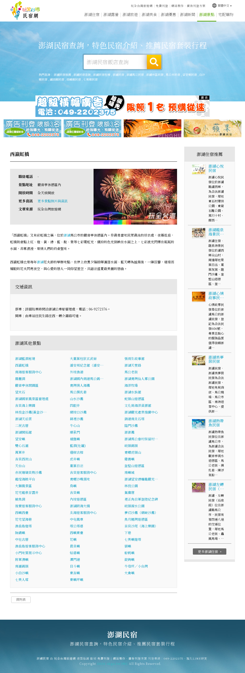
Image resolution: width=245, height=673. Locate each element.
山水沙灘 (76, 398)
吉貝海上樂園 (25, 405)
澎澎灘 (129, 432)
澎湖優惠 (168, 14)
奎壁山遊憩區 (134, 465)
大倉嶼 (129, 572)
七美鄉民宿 (90, 79)
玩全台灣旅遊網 (142, 6)
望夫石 (20, 392)
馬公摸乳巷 (78, 392)
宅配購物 (226, 14)
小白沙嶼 (21, 572)
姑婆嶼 (75, 552)
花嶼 (73, 539)
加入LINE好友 (196, 658)
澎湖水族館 (132, 392)
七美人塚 (21, 579)
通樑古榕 (76, 452)
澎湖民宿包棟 (101, 74)
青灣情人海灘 (80, 385)
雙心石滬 (21, 445)
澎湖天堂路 (132, 365)
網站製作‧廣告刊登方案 (188, 6)
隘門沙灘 (131, 425)
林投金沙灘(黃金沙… (31, 412)
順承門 (75, 432)
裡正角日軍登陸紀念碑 (141, 499)
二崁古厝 (21, 425)
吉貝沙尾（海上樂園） (141, 526)
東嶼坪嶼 (76, 579)
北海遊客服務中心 (83, 512)
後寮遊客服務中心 (28, 505)
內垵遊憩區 (78, 499)
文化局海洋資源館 (137, 405)
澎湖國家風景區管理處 (32, 398)
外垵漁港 (76, 372)
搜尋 (154, 62)
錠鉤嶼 (129, 559)
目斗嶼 (75, 566)
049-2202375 (173, 658)
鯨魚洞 (20, 499)
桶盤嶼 (75, 438)
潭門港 (75, 559)
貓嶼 (127, 546)
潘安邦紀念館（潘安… (87, 365)
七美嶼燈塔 (132, 539)
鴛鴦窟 (129, 492)
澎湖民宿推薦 (62, 74)
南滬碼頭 (21, 566)
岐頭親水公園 (134, 505)
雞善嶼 (129, 459)
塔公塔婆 (76, 526)
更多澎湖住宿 (210, 551)
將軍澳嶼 (21, 559)
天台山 (20, 465)
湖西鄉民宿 (57, 79)
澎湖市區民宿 (154, 74)
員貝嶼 (75, 546)
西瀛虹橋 (21, 365)
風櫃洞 (20, 378)
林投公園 (131, 485)
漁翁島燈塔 (23, 526)
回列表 (21, 599)
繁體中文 (220, 5)
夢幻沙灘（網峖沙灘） (141, 512)
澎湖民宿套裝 (82, 74)
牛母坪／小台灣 (136, 566)
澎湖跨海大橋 (80, 505)
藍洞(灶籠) (78, 445)
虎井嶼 (75, 459)
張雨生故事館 (134, 358)
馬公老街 (131, 372)
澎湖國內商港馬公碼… (87, 378)
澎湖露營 (111, 14)
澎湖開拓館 (23, 432)
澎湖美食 (149, 14)
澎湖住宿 (92, 14)
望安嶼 (20, 438)
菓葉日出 (76, 465)
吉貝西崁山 (23, 459)
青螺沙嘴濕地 (80, 479)
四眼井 (75, 405)
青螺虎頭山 (132, 452)
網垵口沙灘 (78, 412)
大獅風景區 (23, 485)
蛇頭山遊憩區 (134, 398)
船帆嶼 (129, 552)
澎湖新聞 (187, 14)
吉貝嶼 (75, 492)
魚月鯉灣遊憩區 (136, 519)
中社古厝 (21, 539)
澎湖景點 (206, 14)
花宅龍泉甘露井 (27, 492)
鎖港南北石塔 (134, 418)
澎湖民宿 (25, 11)
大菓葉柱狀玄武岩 (83, 358)
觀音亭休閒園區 (27, 385)
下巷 (127, 532)
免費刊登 (162, 6)
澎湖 (67, 235)
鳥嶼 (73, 485)
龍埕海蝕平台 (25, 479)
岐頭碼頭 (131, 445)
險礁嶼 (20, 532)
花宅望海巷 (23, 519)
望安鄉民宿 (190, 74)
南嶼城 (129, 472)
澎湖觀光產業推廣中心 (141, 412)
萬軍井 (20, 452)
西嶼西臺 (21, 512)
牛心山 (75, 425)
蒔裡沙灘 (76, 418)
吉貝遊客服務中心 (83, 472)
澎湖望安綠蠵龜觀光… (141, 479)
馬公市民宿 (173, 74)
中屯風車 (76, 519)
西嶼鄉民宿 (74, 79)
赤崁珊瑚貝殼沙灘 (28, 472)
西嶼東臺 (76, 532)
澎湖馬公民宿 (135, 74)
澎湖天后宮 (23, 418)
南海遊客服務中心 (28, 372)
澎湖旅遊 (130, 14)
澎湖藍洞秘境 (25, 358)
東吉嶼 (75, 572)
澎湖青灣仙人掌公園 (139, 378)
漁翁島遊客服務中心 (30, 546)
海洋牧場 (131, 385)
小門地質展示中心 (28, 552)
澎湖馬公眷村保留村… (141, 438)
